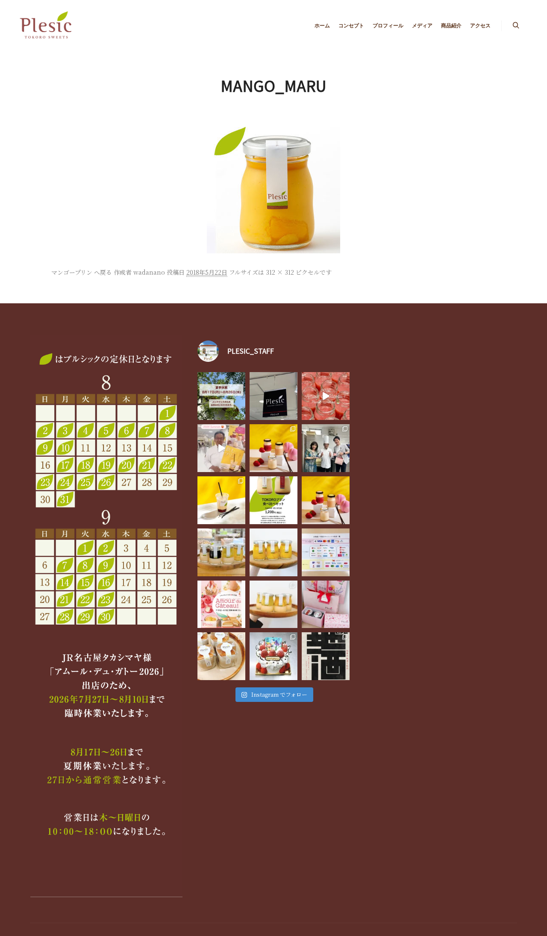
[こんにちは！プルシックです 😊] (326, 656)
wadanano (149, 272)
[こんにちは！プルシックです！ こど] (273, 656)
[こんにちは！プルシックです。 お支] (326, 552)
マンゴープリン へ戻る (81, 272)
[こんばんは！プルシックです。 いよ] (221, 448)
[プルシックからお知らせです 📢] (221, 604)
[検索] (515, 25)
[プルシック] (47, 25)
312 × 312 (280, 272)
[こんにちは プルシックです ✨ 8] (221, 396)
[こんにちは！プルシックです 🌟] (273, 604)
